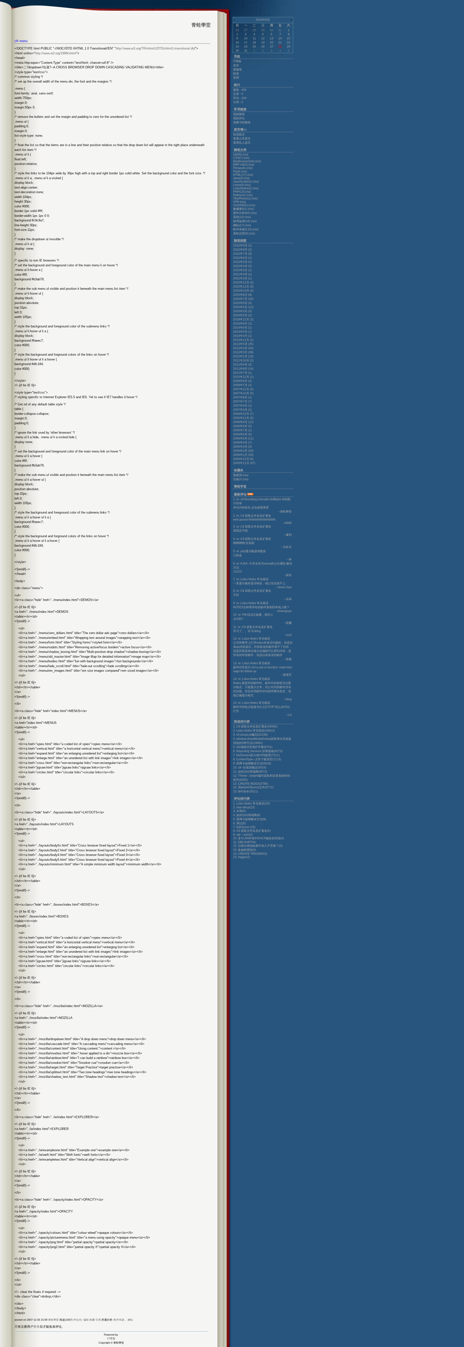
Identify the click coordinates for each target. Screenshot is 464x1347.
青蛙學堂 (53, 1319)
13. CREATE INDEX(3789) (250, 783)
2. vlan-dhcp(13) (244, 807)
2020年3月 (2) (242, 315)
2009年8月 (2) (242, 381)
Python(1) (239, 195)
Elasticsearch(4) (243, 161)
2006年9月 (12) (243, 422)
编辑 (86, 1319)
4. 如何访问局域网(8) (246, 815)
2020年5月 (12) (243, 307)
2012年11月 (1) (243, 340)
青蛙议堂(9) (240, 233)
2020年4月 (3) (242, 311)
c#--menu (21, 41)
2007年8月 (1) (242, 397)
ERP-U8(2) (240, 164)
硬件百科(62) (241, 213)
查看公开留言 (242, 138)
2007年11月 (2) (243, 389)
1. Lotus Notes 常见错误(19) (251, 803)
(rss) (245, 154)
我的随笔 (239, 114)
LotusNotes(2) (242, 188)
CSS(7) (238, 158)
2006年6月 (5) (242, 434)
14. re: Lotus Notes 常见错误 (251, 679)
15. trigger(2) (241, 857)
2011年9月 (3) (242, 364)
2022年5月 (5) (242, 262)
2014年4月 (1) (242, 336)
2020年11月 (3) (243, 286)
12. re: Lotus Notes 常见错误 (251, 638)
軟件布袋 (119, 1319)
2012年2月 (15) (243, 356)
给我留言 (239, 134)
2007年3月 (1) (242, 409)
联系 (236, 73)
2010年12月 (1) (243, 377)
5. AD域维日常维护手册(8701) (252, 747)
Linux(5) (238, 185)
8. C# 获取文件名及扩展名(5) (252, 830)
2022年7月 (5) (242, 253)
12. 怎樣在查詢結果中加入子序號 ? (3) (258, 845)
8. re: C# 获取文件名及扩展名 (252, 590)
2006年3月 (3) (242, 446)
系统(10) (238, 217)
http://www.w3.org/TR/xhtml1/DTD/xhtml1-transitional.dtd (155, 48)
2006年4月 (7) (242, 442)
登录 (36, 1326)
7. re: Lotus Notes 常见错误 (250, 579)
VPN (236, 202)
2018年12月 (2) (243, 319)
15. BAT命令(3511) (245, 791)
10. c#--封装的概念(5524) (249, 767)
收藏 (92, 1319)
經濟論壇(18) (241, 221)
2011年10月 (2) (243, 360)
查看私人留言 (242, 142)
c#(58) (237, 154)
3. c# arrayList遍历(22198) (250, 734)
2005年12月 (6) (243, 459)
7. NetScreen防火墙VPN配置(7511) (256, 755)
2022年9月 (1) (242, 245)
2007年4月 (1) (242, 405)
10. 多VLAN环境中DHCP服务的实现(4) (258, 838)
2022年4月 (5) (242, 266)
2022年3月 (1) (242, 270)
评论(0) (77, 1319)
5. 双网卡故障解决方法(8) (249, 819)
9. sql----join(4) (243, 834)
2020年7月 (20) (243, 299)
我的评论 (239, 118)
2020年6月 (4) (242, 303)
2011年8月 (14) (243, 368)
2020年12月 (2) (243, 282)
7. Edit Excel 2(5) (244, 827)
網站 (130, 1319)
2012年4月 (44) (243, 348)
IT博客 (111, 1338)
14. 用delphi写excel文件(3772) (253, 787)
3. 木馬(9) (239, 811)
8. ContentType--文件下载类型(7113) (257, 759)
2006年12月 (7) (243, 414)
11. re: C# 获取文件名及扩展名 (253, 627)
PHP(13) (239, 191)
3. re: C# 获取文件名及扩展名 (252, 526)
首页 (236, 65)
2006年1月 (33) (243, 455)
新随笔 (237, 69)
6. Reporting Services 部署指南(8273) (258, 751)
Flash (236, 171)
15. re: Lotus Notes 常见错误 (251, 703)
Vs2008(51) (241, 205)
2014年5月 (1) (242, 331)
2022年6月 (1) (242, 258)
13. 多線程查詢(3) (244, 850)
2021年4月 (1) (242, 274)
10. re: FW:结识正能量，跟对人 (253, 614)
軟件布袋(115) (242, 229)
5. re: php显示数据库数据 (249, 551)
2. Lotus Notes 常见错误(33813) (254, 730)
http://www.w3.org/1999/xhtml (55, 53)
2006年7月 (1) (242, 430)
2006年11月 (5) (243, 418)
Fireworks (240, 168)
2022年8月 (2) (242, 249)
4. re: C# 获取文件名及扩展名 (252, 539)
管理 (236, 77)
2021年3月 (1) (242, 278)
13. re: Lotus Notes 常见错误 (251, 663)
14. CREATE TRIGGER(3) (250, 853)
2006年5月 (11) (243, 438)
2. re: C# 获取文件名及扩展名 (252, 515)
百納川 (237, 479)
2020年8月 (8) (242, 294)
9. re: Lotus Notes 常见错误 (250, 603)
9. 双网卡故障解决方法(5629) (252, 763)
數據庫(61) (240, 209)
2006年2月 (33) (243, 450)
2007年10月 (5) (243, 393)
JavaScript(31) (242, 181)
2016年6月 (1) (242, 323)
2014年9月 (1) (242, 327)
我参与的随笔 (242, 122)
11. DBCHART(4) (244, 842)
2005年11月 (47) (244, 463)
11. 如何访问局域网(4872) (250, 771)
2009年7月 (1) (242, 385)
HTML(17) (239, 174)
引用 (98, 1319)
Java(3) (238, 178)
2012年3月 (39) (243, 352)
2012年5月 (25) (243, 344)
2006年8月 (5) (242, 426)
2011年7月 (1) (242, 372)
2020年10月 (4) (243, 290)
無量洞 (237, 475)
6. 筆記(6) (239, 823)
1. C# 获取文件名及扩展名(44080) (255, 726)
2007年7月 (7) (242, 401)
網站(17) (238, 225)
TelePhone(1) (242, 198)
